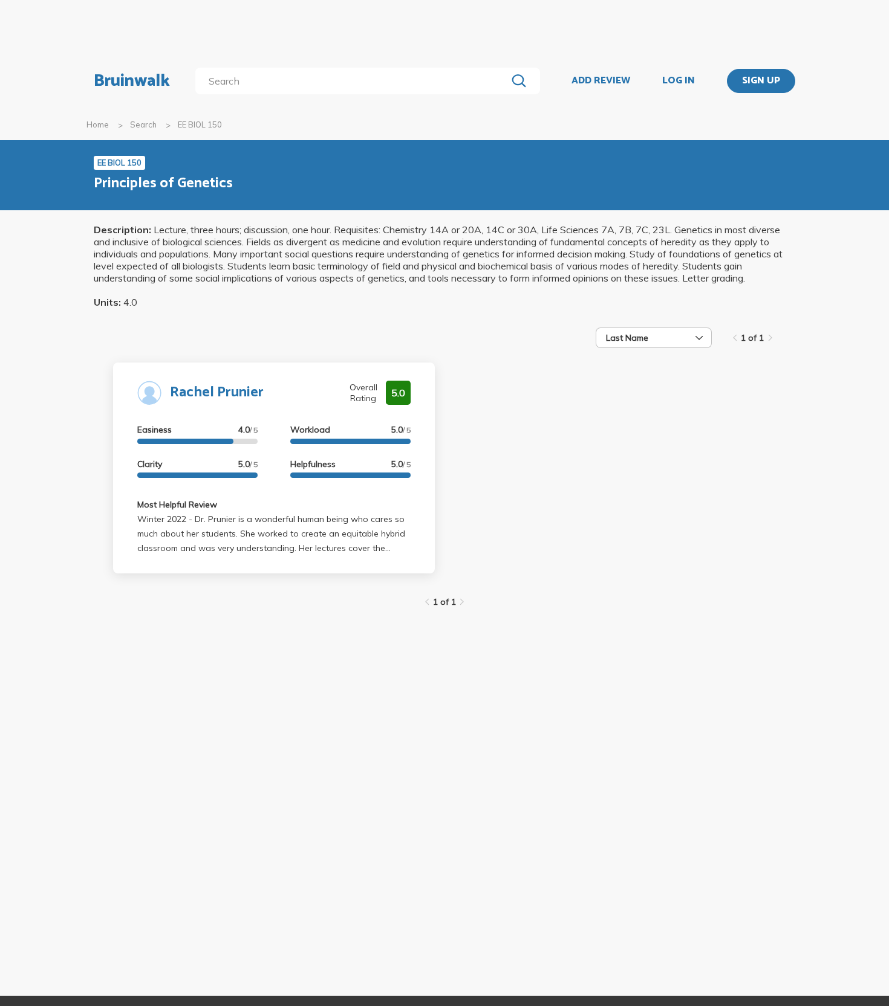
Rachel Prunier (217, 392)
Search (143, 124)
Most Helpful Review (177, 504)
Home (97, 124)
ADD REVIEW (601, 81)
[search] (353, 81)
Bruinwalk (132, 81)
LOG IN (678, 81)
